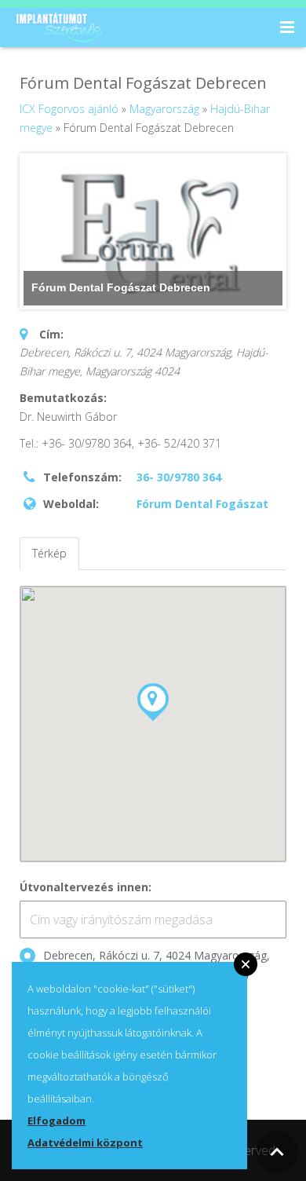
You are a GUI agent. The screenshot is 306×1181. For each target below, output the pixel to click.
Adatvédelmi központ (85, 1142)
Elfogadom (56, 1120)
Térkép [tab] (49, 553)
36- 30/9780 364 (179, 477)
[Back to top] (277, 1152)
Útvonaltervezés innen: (85, 886)
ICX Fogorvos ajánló (69, 108)
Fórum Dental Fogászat (202, 503)
